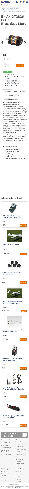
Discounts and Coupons (5, 475)
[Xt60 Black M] (14, 264)
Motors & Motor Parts (12, 8)
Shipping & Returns (21, 444)
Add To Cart (23, 225)
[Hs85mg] (14, 350)
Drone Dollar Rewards (19, 460)
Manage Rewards (6, 454)
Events (3, 478)
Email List (4, 481)
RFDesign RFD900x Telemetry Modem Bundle (13, 388)
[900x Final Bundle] (14, 379)
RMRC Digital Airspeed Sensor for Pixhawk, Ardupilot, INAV (13, 330)
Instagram (19, 474)
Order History (5, 445)
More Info (23, 311)
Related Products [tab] (11, 99)
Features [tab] (7, 91)
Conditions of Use (21, 449)
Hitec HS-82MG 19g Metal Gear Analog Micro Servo (13, 216)
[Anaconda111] (14, 236)
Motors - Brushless (8, 10)
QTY (4, 63)
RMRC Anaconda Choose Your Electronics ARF (12, 302)
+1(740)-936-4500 (16, 487)
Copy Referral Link (12, 85)
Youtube (18, 479)
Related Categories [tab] (11, 95)
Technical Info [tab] (19, 91)
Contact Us (19, 452)
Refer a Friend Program (20, 464)
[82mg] (14, 207)
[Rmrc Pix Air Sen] (14, 322)
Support (18, 457)
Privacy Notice (20, 446)
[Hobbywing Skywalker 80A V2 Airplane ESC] (14, 407)
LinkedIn (18, 481)
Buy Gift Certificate (21, 454)
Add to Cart (20, 65)
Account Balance (6, 447)
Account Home (5, 442)
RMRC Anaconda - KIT (11, 244)
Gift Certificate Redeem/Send (5, 451)
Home (3, 8)
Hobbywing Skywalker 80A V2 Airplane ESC (13, 416)
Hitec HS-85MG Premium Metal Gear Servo (13, 359)
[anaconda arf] (14, 293)
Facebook (18, 471)
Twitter (18, 476)
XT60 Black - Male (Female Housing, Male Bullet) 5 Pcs (14, 273)
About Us (4, 471)
